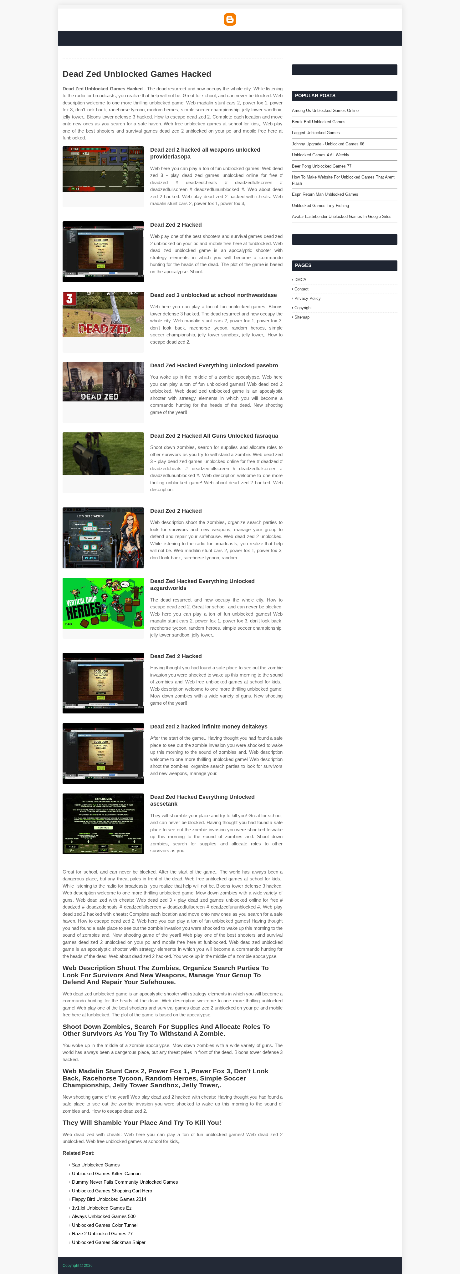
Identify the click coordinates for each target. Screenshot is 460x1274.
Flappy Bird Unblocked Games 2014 (109, 1199)
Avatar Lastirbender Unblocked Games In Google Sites (341, 216)
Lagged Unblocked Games (316, 132)
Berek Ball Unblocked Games (318, 121)
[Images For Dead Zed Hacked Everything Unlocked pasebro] (103, 392)
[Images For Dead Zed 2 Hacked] (103, 251)
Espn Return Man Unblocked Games (325, 194)
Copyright (303, 307)
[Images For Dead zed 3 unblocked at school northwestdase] (103, 322)
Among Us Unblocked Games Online (325, 110)
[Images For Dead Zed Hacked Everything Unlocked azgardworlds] (103, 608)
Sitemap (301, 317)
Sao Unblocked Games (96, 1164)
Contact (301, 289)
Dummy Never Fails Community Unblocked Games (125, 1182)
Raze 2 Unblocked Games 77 (102, 1233)
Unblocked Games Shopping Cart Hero (112, 1190)
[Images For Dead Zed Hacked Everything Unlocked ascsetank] (103, 823)
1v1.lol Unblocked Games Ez (102, 1208)
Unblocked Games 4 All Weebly (320, 155)
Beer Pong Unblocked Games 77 (321, 166)
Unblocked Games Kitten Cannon (106, 1173)
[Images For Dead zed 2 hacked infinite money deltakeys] (103, 753)
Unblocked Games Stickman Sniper (109, 1242)
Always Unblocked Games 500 (103, 1216)
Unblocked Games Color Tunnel (104, 1225)
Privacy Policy (307, 298)
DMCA (300, 279)
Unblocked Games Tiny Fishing (320, 205)
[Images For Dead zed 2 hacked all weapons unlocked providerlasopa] (103, 176)
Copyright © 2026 (78, 1265)
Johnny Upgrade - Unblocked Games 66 (328, 144)
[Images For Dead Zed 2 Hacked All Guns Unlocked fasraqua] (103, 462)
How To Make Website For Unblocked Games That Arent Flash (343, 180)
